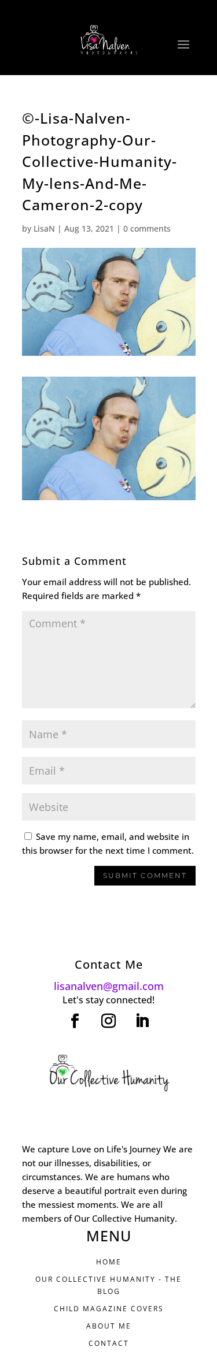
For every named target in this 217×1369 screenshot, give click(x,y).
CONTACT (109, 1343)
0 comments (147, 228)
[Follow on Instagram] (108, 1021)
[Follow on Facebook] (75, 1021)
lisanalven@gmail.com (109, 986)
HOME (109, 1262)
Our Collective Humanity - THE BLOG (108, 1285)
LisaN (44, 228)
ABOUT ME (108, 1326)
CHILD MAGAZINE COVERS (109, 1309)
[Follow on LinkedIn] (142, 1021)
